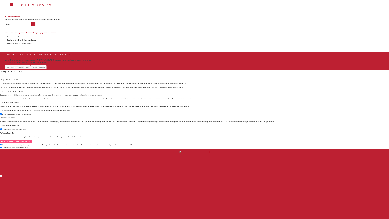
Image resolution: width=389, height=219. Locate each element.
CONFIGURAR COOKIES (38, 67)
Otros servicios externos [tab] (8, 118)
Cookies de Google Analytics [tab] (9, 102)
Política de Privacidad (34, 54)
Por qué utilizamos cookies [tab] (9, 80)
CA (22, 5)
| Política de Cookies (44, 54)
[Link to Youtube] (382, 54)
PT (47, 5)
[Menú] (11, 4)
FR (33, 5)
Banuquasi (71, 54)
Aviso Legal (25, 54)
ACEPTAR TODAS (11, 67)
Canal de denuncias (55, 54)
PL (43, 5)
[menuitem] (6, 4)
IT (40, 5)
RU (50, 5)
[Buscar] (6, 4)
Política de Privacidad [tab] (7, 133)
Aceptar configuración (7, 141)
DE (36, 5)
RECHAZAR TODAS (23, 67)
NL (25, 5)
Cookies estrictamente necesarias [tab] (11, 91)
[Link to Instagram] (379, 54)
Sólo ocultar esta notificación (23, 141)
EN (29, 5)
